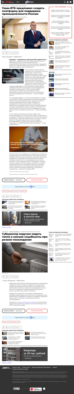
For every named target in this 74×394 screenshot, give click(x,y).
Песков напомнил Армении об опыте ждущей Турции (63, 75)
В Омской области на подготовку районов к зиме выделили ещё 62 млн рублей (15, 333)
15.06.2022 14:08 (5, 5)
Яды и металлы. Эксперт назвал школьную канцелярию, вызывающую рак (62, 47)
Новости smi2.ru (7, 227)
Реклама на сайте (16, 367)
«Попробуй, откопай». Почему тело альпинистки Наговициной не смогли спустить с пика (63, 259)
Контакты (54, 367)
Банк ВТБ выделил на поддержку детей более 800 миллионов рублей (38, 207)
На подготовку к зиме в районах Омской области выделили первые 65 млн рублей (15, 342)
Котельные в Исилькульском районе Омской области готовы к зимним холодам (38, 333)
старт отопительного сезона (27, 302)
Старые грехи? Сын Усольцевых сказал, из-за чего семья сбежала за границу (63, 240)
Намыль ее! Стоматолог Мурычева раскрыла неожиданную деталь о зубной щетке (63, 57)
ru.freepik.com (5, 273)
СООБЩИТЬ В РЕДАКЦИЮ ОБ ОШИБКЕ (20, 369)
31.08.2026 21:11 (5, 231)
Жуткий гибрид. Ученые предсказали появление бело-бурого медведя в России (63, 235)
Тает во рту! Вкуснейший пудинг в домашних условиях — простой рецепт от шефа (62, 66)
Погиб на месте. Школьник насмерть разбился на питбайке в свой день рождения (60, 16)
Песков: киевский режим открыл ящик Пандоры (62, 84)
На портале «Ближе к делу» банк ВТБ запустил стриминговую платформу (15, 207)
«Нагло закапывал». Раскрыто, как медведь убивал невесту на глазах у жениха (63, 249)
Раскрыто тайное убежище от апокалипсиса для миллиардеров (62, 89)
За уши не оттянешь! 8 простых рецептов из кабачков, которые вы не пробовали (63, 43)
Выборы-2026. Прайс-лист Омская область (41, 367)
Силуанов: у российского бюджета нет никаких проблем (62, 94)
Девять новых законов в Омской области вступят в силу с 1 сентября (60, 11)
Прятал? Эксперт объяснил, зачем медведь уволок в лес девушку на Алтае (62, 244)
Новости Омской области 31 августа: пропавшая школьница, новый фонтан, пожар (60, 34)
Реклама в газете (26, 367)
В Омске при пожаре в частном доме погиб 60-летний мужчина (38, 337)
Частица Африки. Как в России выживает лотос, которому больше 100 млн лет (63, 52)
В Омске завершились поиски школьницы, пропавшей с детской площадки (60, 22)
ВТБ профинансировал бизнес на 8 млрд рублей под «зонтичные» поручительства (26, 143)
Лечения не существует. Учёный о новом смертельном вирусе (62, 61)
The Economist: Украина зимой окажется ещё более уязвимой (62, 79)
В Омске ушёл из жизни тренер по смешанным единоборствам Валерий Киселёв (60, 28)
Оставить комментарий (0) (37, 310)
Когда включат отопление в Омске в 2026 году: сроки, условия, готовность (14, 338)
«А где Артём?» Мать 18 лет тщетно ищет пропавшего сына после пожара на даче (63, 254)
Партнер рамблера (24, 388)
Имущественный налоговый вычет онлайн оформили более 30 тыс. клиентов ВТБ (16, 202)
